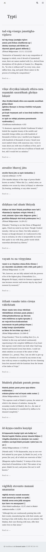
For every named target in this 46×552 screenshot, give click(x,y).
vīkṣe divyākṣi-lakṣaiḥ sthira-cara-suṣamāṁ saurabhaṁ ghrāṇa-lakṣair (23, 92)
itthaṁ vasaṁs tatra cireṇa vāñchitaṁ (18, 303)
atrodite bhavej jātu (14, 167)
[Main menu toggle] (42, 2)
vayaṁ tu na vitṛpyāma (16, 258)
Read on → (6, 78)
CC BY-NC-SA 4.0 (32, 546)
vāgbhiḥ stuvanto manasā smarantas (18, 488)
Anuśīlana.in (9, 546)
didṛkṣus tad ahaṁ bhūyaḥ (18, 204)
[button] (37, 3)
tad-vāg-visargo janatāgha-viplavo (18, 33)
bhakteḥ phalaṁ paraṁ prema (20, 382)
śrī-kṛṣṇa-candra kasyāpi (17, 428)
